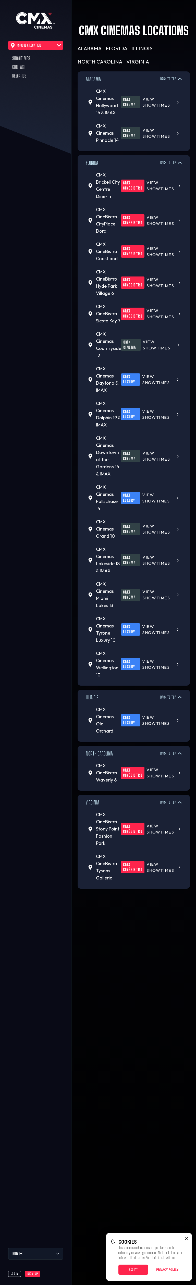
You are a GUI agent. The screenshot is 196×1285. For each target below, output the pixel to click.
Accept (133, 1269)
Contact (19, 67)
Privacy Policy (167, 1269)
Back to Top (168, 79)
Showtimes (21, 58)
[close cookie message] (186, 1238)
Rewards (19, 76)
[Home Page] (35, 20)
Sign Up (32, 1274)
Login (14, 1274)
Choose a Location (29, 45)
